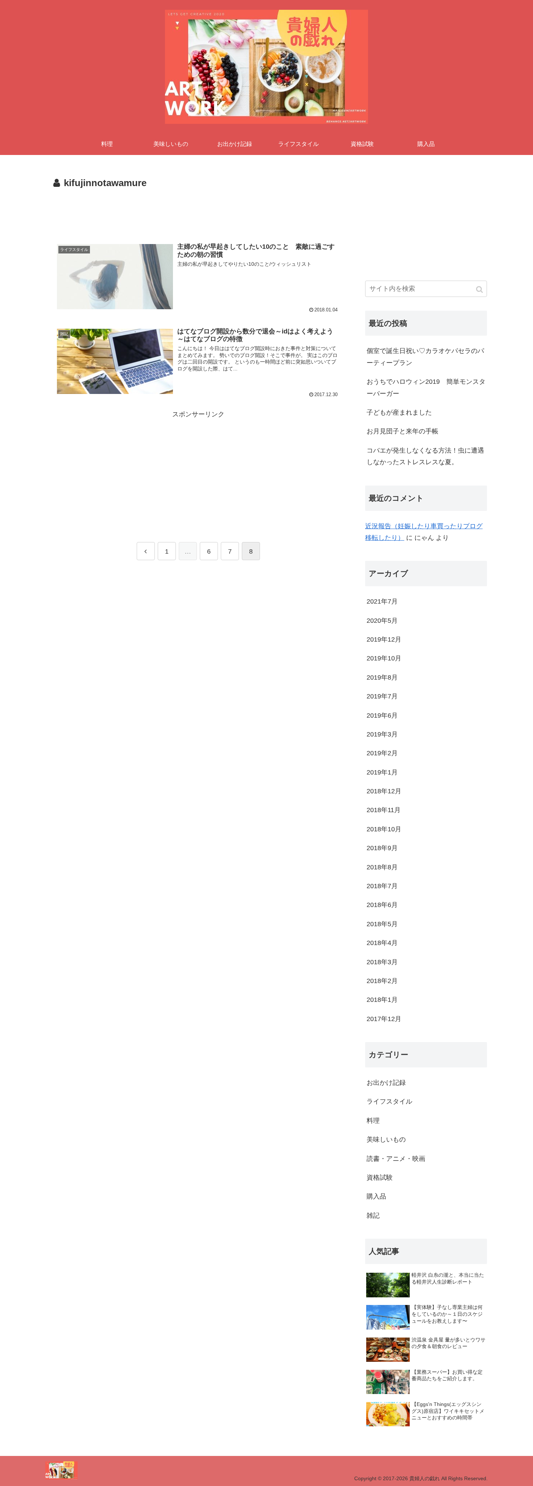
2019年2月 (382, 753)
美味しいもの (386, 1139)
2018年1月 (382, 999)
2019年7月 (382, 696)
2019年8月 (382, 677)
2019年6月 (382, 715)
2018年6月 (382, 904)
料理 (373, 1120)
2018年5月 (382, 924)
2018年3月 (382, 962)
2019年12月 (384, 639)
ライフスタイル (389, 1101)
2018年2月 (382, 981)
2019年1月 (382, 772)
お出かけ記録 (386, 1082)
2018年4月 (382, 942)
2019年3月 (382, 734)
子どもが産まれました (399, 412)
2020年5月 (382, 620)
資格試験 (380, 1177)
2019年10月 (384, 658)
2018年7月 (382, 886)
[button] (480, 289)
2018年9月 (382, 848)
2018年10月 (384, 829)
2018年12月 (384, 791)
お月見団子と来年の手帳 (402, 431)
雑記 (373, 1215)
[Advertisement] (198, 211)
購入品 (376, 1196)
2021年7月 (382, 601)
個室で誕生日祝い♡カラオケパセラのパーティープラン (425, 356)
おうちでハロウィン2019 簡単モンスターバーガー (426, 387)
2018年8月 (382, 867)
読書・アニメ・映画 (396, 1158)
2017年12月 (384, 1019)
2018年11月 (384, 810)
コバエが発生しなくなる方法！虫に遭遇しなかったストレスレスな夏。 (425, 456)
